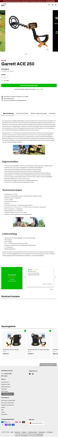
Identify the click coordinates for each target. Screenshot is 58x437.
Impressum (24, 432)
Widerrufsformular (5, 386)
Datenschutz (17, 432)
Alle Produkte (4, 391)
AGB (12, 432)
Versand (12, 71)
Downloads (4, 389)
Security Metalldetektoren (48, 364)
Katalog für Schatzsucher (7, 405)
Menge (3, 74)
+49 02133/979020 (50, 1)
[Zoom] (47, 49)
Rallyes (3, 407)
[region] (39, 276)
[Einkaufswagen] (52, 4)
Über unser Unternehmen (7, 402)
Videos (3, 412)
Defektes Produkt (5, 384)
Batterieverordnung (32, 432)
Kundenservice (5, 382)
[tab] (7, 114)
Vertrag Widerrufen (7, 394)
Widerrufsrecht (42, 432)
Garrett (3, 60)
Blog (2, 409)
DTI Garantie (50, 432)
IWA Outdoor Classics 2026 (8, 400)
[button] (24, 277)
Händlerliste (4, 414)
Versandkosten (39, 434)
